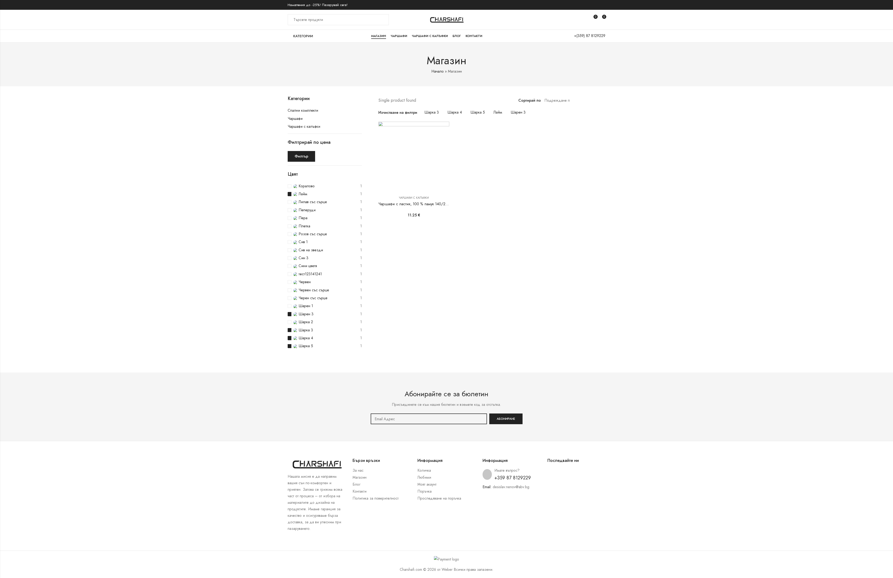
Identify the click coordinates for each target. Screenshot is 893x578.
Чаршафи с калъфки (414, 198)
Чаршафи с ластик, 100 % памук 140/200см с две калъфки (429, 204)
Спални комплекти (303, 110)
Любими (424, 477)
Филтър (301, 156)
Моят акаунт (427, 484)
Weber (447, 569)
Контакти (360, 491)
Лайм (497, 112)
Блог (356, 484)
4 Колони (603, 100)
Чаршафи (295, 118)
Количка (424, 470)
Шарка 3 (431, 112)
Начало (437, 71)
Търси (382, 19)
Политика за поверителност (376, 498)
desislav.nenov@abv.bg (511, 487)
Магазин (360, 477)
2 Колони (590, 100)
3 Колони (597, 100)
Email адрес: (429, 418)
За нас (358, 470)
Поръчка (424, 491)
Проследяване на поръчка (439, 498)
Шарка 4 (454, 112)
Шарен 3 (518, 112)
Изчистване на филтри (397, 112)
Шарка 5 (477, 112)
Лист (583, 100)
